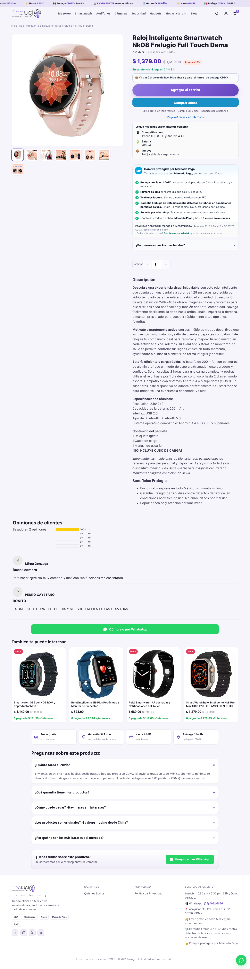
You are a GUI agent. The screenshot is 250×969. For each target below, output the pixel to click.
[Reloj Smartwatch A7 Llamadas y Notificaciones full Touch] (154, 674)
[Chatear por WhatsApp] (241, 960)
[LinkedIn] (41, 932)
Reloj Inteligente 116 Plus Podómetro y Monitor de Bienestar (95, 704)
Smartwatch (83, 13)
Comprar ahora (185, 103)
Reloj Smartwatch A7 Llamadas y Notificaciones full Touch (150, 704)
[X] (32, 932)
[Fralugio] (26, 13)
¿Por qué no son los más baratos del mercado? (125, 837)
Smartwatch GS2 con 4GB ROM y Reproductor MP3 (34, 704)
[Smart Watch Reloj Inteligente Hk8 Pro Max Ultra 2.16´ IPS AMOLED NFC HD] (211, 674)
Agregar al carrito (185, 90)
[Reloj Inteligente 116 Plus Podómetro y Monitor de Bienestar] (96, 674)
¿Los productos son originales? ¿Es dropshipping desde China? (125, 822)
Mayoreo (64, 13)
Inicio (14, 25)
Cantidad (138, 264)
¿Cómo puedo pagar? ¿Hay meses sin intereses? (125, 807)
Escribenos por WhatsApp (178, 233)
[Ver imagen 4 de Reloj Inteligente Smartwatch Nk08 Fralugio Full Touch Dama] (61, 155)
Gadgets (156, 13)
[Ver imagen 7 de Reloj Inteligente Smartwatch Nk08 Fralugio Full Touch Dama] (104, 155)
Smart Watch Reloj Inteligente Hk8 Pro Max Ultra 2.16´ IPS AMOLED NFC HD (210, 704)
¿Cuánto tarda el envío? (126, 765)
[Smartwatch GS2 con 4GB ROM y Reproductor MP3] (39, 674)
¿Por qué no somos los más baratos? (160, 245)
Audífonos (103, 13)
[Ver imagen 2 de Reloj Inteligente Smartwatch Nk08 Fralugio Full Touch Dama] (32, 155)
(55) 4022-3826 (213, 903)
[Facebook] (15, 932)
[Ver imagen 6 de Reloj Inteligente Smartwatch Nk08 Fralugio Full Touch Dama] (90, 155)
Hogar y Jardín (176, 13)
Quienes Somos (94, 893)
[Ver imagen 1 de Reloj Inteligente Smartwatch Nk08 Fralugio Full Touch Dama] (17, 155)
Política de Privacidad (148, 893)
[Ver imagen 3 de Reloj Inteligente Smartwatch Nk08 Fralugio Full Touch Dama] (46, 155)
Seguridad (138, 13)
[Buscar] (217, 13)
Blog (193, 13)
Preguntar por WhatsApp (192, 859)
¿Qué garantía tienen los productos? (125, 792)
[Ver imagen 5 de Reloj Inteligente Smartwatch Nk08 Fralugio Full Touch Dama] (75, 155)
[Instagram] (23, 932)
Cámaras (121, 13)
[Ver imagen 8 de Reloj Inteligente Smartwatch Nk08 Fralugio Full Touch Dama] (17, 169)
